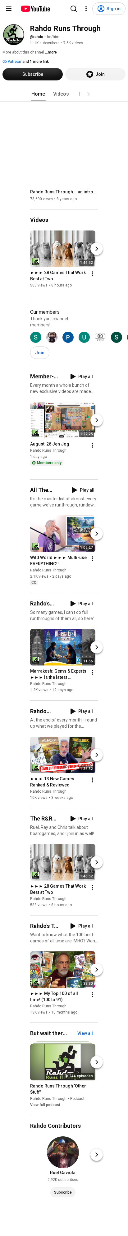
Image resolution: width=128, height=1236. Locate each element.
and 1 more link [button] (35, 61)
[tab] (38, 94)
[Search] (73, 8)
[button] (88, 94)
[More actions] (92, 274)
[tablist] (64, 94)
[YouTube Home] (35, 8)
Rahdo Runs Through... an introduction (64, 191)
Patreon (14, 61)
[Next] (96, 249)
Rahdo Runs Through (48, 450)
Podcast (77, 1098)
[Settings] (86, 8)
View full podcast (45, 1105)
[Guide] (8, 8)
